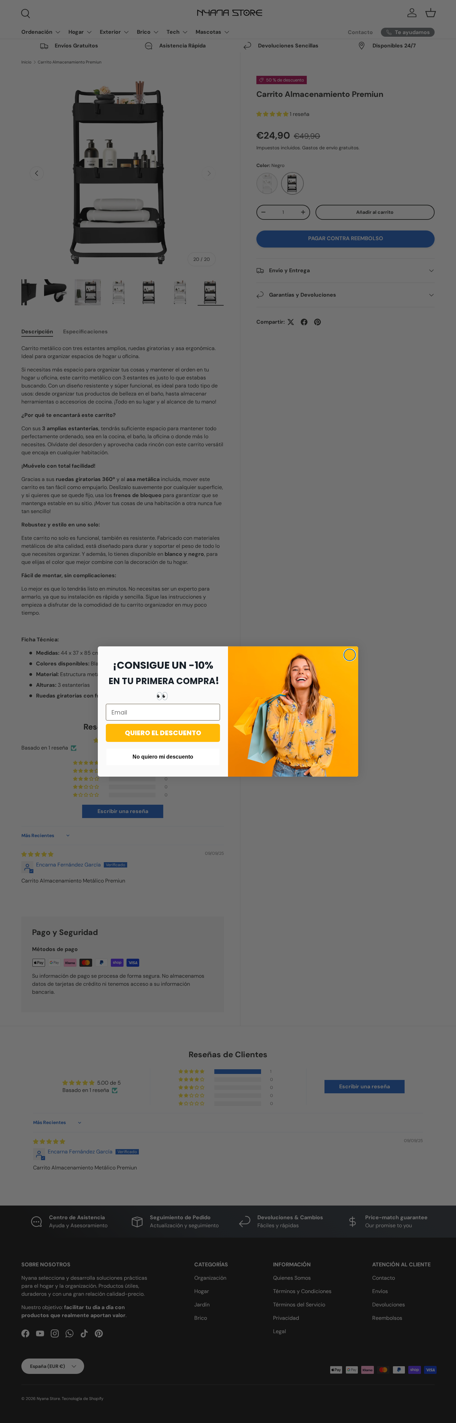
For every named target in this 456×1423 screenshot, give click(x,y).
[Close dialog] (350, 655)
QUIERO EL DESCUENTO (163, 733)
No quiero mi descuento (163, 757)
